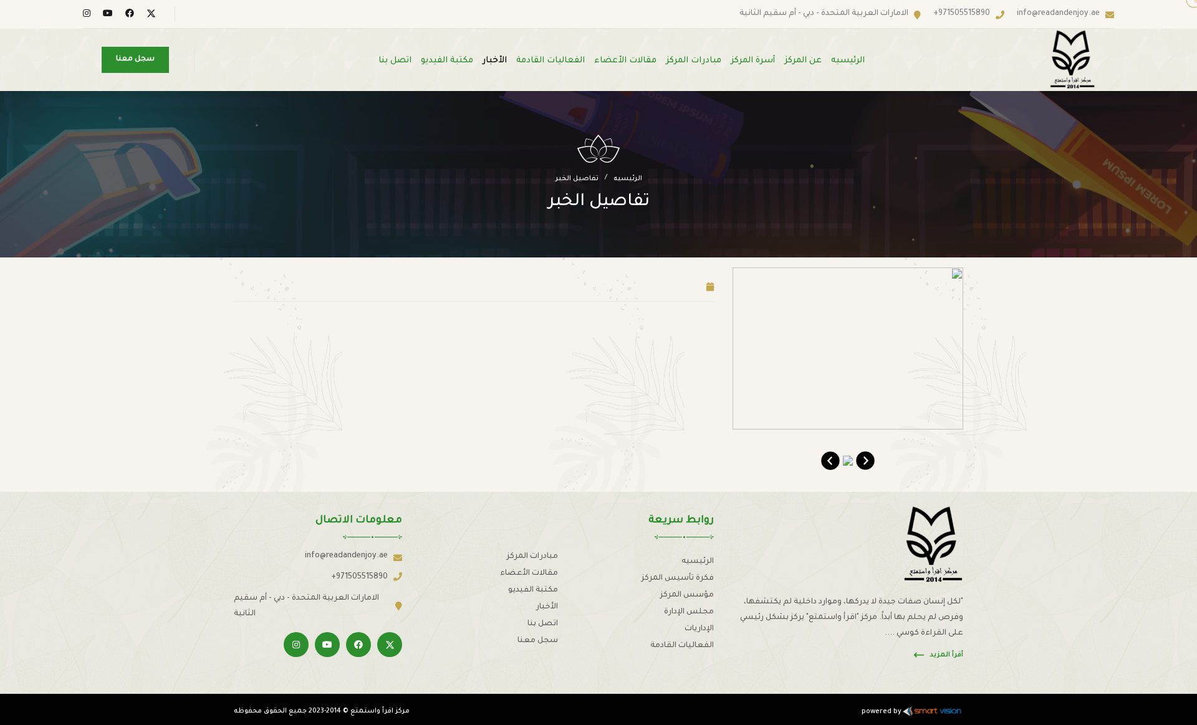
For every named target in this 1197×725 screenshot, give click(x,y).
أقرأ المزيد (946, 655)
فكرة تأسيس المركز (678, 578)
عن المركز (803, 60)
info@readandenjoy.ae (1058, 13)
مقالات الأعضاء (625, 60)
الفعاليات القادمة (550, 60)
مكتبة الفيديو (447, 60)
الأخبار (495, 60)
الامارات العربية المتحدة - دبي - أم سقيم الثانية (823, 13)
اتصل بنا (394, 60)
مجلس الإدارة (689, 612)
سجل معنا (537, 640)
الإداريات (699, 629)
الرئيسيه (848, 60)
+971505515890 (961, 13)
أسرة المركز (753, 60)
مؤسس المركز (687, 595)
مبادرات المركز (693, 60)
